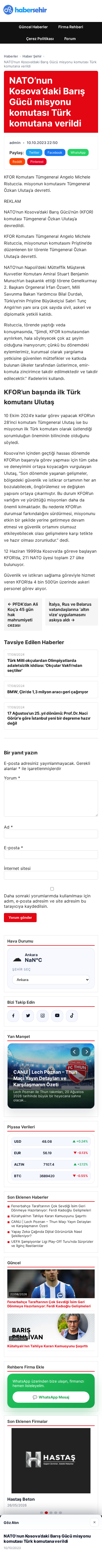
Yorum (12, 778)
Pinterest (36, 162)
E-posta (13, 847)
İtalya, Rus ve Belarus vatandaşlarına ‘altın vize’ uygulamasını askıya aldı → (70, 612)
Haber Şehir (32, 56)
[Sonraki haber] (86, 1051)
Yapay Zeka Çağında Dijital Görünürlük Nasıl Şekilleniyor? (46, 1233)
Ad (8, 827)
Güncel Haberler (33, 27)
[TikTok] (72, 1016)
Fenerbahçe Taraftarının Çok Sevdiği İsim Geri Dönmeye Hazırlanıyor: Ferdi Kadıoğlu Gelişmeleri (51, 1208)
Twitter (34, 152)
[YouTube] (57, 1016)
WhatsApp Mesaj (51, 1397)
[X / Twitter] (28, 1016)
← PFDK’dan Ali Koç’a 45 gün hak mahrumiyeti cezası (23, 615)
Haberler (11, 56)
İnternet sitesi (17, 868)
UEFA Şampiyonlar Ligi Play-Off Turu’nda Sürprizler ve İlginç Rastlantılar (52, 1243)
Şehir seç (21, 969)
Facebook (55, 152)
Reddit (17, 162)
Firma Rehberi (70, 27)
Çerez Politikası (40, 38)
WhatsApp (78, 152)
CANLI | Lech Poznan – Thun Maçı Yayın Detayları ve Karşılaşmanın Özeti (51, 1224)
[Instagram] (43, 1016)
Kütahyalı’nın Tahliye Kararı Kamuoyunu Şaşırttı (48, 1216)
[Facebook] (13, 1016)
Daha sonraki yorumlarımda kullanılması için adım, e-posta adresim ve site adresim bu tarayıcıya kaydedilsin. (47, 901)
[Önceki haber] (75, 1051)
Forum (70, 38)
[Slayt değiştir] (41, 1512)
